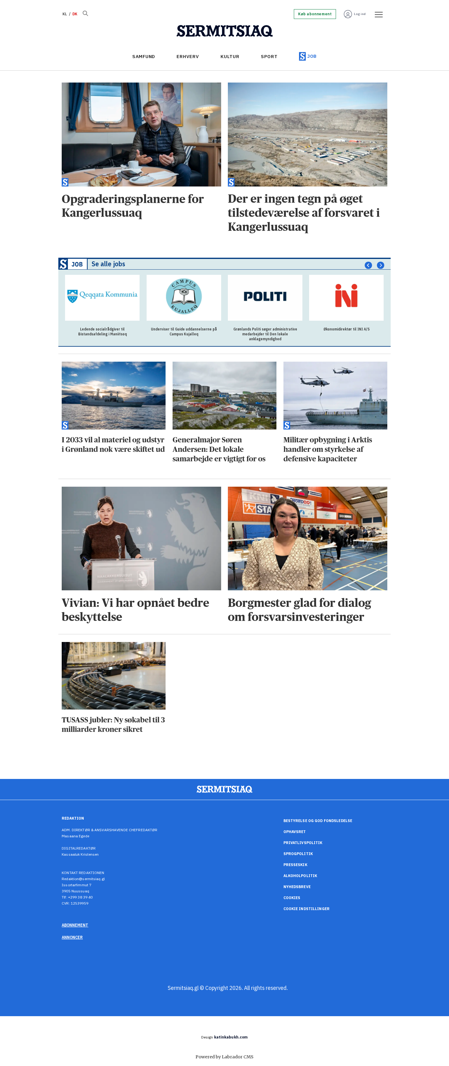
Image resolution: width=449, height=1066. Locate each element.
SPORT (269, 56)
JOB (312, 56)
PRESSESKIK (295, 864)
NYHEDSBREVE (297, 886)
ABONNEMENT (75, 925)
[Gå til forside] (225, 31)
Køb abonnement (315, 14)
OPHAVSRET (294, 831)
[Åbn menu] (376, 14)
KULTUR (230, 56)
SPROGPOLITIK (298, 853)
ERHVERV (188, 56)
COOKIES (292, 897)
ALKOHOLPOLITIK (300, 875)
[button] (368, 265)
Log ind (360, 14)
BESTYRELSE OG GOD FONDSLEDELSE (317, 820)
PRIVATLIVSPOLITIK (303, 842)
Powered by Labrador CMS (224, 1057)
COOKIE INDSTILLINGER (306, 908)
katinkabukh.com (231, 1037)
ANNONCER (72, 937)
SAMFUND (143, 56)
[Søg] (85, 14)
